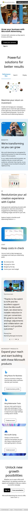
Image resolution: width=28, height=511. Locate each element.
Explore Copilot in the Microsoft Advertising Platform (10, 218)
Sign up (7, 490)
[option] (14, 309)
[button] (10, 340)
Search (15, 75)
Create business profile (12, 389)
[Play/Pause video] (23, 125)
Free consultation (17, 490)
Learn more (14, 497)
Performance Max (6, 75)
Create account (10, 420)
